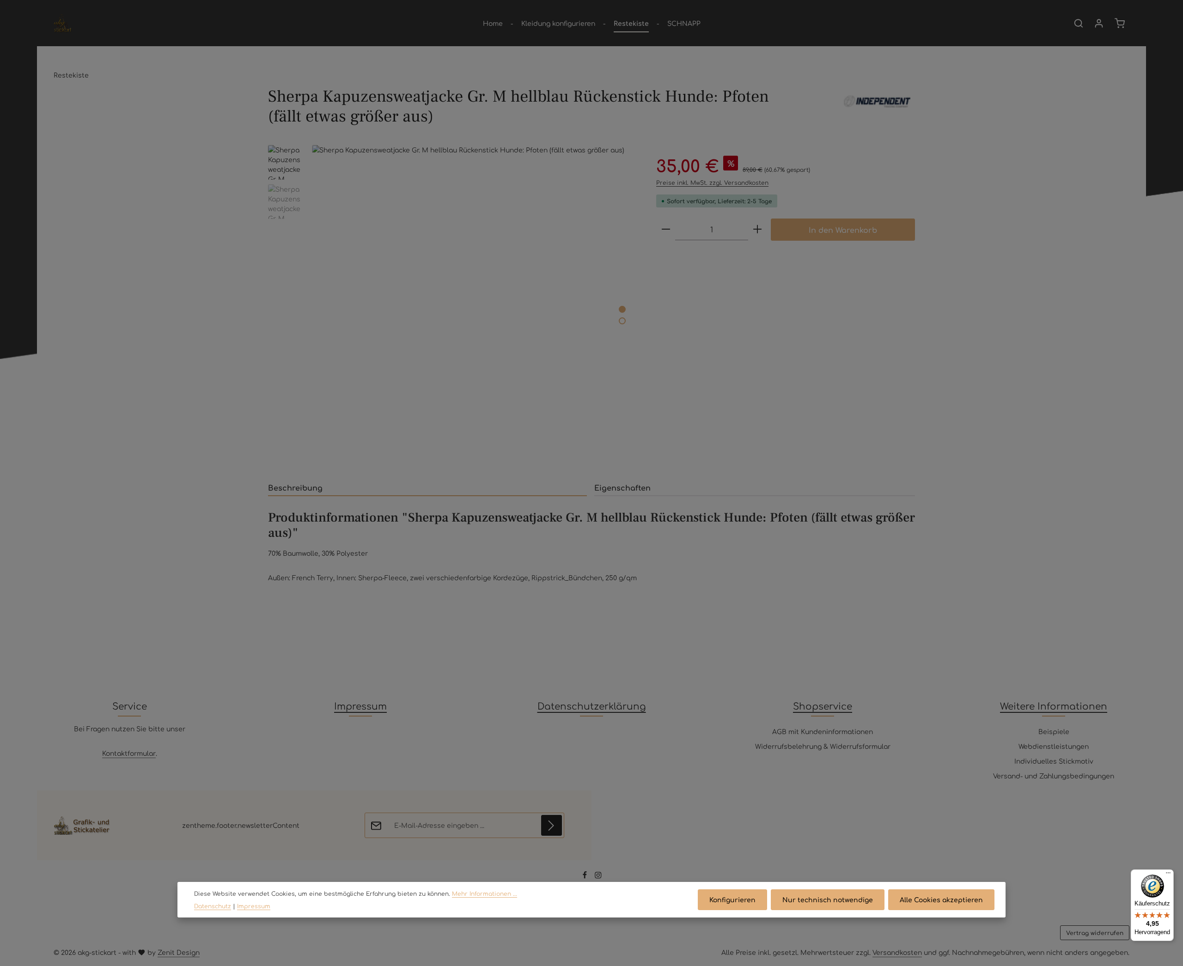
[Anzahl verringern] (666, 229)
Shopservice (822, 705)
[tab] (427, 488)
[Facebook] (586, 876)
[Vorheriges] (582, 456)
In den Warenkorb (843, 230)
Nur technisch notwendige (827, 899)
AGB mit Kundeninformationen (822, 731)
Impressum (360, 705)
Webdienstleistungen (1053, 746)
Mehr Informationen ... (484, 894)
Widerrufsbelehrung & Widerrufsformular (822, 746)
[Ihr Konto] (1099, 23)
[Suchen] (1078, 23)
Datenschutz (212, 906)
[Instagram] (598, 876)
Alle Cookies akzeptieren (941, 899)
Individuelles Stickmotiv (1053, 761)
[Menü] (1168, 875)
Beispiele (1053, 731)
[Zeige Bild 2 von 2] (622, 320)
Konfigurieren (732, 899)
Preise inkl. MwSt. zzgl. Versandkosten (712, 182)
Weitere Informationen (1053, 705)
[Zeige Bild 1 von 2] (622, 309)
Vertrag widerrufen (1094, 932)
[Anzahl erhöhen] (757, 229)
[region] (453, 307)
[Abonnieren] (551, 825)
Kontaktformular (129, 753)
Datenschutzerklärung (591, 705)
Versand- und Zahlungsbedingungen (1053, 776)
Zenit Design (179, 952)
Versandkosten (897, 952)
